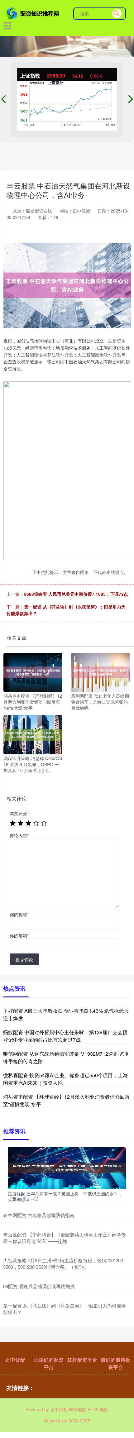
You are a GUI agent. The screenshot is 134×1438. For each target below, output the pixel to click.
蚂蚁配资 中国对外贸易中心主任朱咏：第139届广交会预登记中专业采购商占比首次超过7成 (65, 1036)
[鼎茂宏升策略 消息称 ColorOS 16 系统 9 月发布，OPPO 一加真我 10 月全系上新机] (32, 734)
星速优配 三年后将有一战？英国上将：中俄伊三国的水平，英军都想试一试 (65, 1196)
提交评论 (24, 960)
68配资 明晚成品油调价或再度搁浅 (39, 1286)
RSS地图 (77, 1409)
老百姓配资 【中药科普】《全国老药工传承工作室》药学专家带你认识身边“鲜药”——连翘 (64, 1237)
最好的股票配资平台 (116, 1363)
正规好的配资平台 (49, 1363)
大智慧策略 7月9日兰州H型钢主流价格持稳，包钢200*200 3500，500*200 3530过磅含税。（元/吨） (63, 1263)
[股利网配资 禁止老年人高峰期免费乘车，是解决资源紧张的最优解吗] (100, 671)
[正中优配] (33, 13)
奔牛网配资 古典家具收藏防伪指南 (38, 1215)
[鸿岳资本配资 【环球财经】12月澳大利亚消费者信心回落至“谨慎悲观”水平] (32, 671)
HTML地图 (98, 1409)
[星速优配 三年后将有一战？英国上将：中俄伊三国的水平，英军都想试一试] (67, 1167)
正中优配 (15, 1359)
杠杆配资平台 (82, 1359)
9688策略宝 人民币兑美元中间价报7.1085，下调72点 (76, 594)
